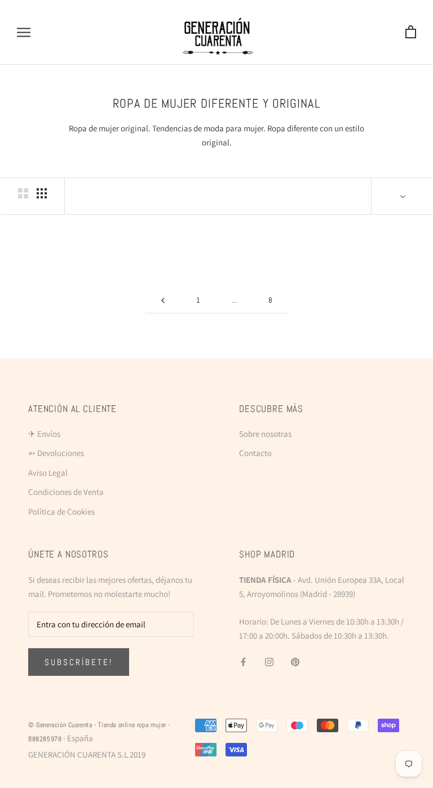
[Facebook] (243, 661)
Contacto (255, 453)
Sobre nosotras (265, 433)
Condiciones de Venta (66, 491)
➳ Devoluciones (56, 453)
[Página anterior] (162, 300)
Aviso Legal (48, 472)
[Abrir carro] (410, 32)
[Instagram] (269, 661)
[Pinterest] (295, 661)
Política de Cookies (61, 511)
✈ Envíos (44, 433)
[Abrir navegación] (23, 33)
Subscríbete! (79, 662)
